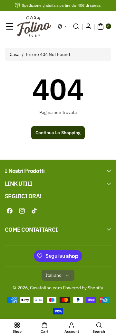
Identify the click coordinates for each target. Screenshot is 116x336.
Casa (14, 54)
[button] (10, 26)
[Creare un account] (88, 26)
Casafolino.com (46, 288)
